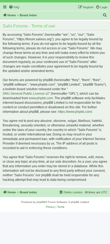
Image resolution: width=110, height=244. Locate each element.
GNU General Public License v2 (26, 93)
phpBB (41, 202)
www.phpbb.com (41, 98)
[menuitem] (14, 7)
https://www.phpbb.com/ (75, 112)
